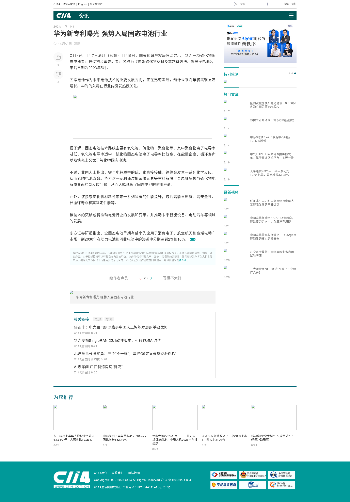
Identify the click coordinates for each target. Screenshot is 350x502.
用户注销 (164, 487)
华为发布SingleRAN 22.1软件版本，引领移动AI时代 (117, 340)
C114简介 (100, 473)
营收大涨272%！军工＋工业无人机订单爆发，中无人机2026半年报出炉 (174, 439)
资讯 (84, 15)
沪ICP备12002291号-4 (176, 480)
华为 (189, 55)
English (82, 4)
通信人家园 (69, 4)
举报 (294, 3)
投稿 (286, 3)
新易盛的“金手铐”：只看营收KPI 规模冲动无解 (272, 437)
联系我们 (118, 473)
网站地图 (134, 473)
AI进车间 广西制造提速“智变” (98, 366)
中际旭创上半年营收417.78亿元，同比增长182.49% (125, 437)
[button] (289, 73)
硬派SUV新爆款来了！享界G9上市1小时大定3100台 (224, 437)
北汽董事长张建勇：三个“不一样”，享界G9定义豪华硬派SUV (125, 353)
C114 (56, 4)
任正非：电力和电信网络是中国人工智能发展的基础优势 (121, 327)
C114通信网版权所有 (108, 487)
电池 (77, 61)
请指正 (183, 260)
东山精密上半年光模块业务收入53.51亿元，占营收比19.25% (74, 437)
